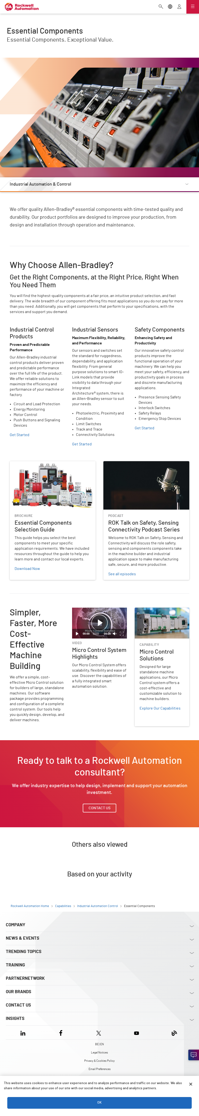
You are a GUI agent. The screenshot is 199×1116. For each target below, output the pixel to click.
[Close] (191, 1084)
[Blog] (174, 1032)
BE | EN (99, 1044)
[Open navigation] (192, 7)
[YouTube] (136, 1032)
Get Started (19, 435)
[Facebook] (61, 1032)
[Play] (77, 634)
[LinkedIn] (24, 1032)
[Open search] (161, 7)
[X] (98, 1032)
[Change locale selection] (170, 7)
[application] (99, 623)
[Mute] (115, 634)
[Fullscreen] (122, 634)
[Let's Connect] (193, 1055)
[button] (99, 623)
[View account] (179, 7)
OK (99, 1102)
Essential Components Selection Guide (43, 464)
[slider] (96, 633)
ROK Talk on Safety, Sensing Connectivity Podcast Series (145, 467)
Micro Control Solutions (154, 610)
